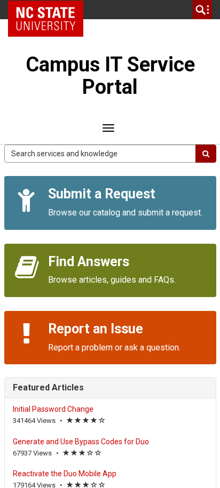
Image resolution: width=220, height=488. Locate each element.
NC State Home (49, 9)
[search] (202, 9)
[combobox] (100, 154)
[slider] (86, 421)
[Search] (205, 154)
